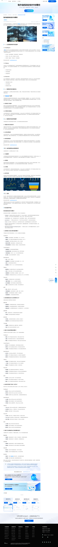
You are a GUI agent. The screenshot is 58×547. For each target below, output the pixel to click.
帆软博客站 (5, 14)
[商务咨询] (56, 280)
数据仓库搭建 (13, 528)
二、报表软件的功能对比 (45, 40)
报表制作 (19, 23)
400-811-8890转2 (47, 530)
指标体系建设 (13, 530)
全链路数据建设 (7, 528)
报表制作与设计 (7, 530)
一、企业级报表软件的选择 (46, 39)
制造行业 (19, 528)
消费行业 (19, 530)
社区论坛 (33, 533)
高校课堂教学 (27, 536)
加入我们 (33, 530)
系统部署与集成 (7, 538)
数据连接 (7, 96)
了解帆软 (33, 528)
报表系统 (12, 456)
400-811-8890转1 (47, 528)
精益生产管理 (13, 533)
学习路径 (26, 530)
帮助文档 (26, 528)
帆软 (5, 49)
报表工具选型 (15, 14)
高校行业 (19, 533)
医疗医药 (19, 536)
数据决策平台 (6, 536)
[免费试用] (22, 184)
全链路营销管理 (14, 538)
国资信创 (19, 538)
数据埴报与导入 (7, 533)
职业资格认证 (27, 538)
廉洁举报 (33, 536)
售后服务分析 (13, 539)
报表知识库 (26, 533)
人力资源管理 (13, 536)
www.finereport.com (13, 60)
